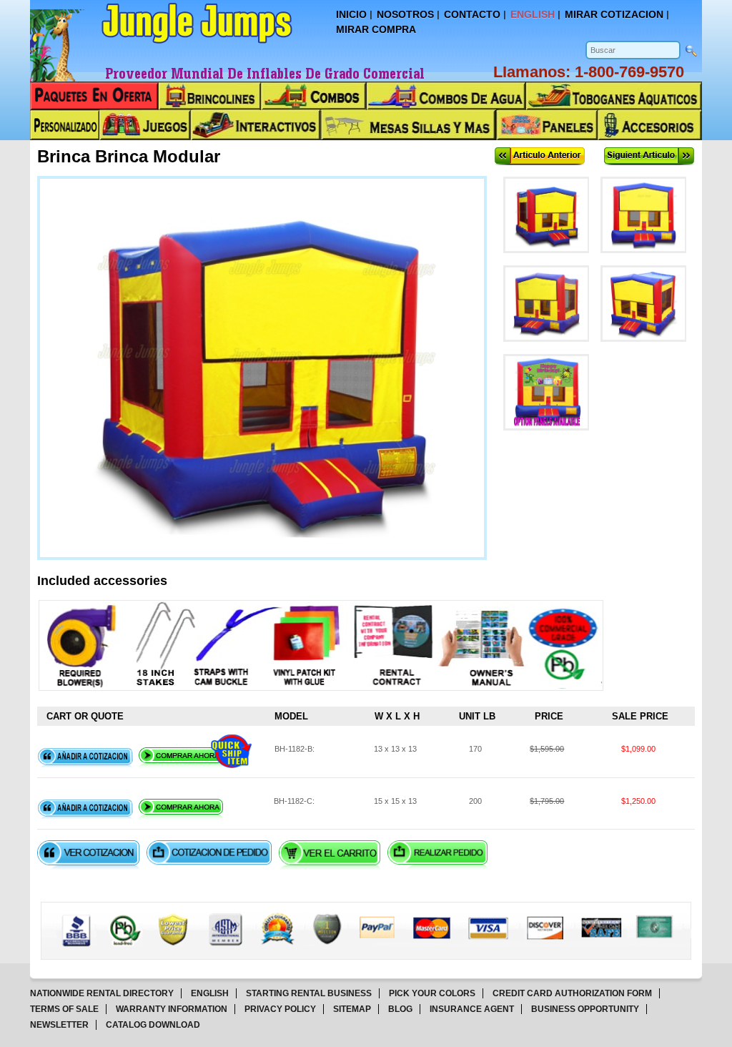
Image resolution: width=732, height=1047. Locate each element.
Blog (400, 1009)
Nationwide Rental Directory (102, 993)
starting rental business (309, 993)
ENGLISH (532, 14)
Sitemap (352, 1009)
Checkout (437, 855)
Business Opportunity (585, 1009)
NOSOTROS (405, 14)
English (210, 993)
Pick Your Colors (432, 993)
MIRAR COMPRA (376, 29)
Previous (540, 156)
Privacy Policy (280, 1009)
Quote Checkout (209, 855)
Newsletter (59, 1025)
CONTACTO (472, 14)
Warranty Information (171, 1009)
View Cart (329, 855)
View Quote (88, 855)
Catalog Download (153, 1025)
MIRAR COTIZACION (614, 14)
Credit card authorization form (572, 993)
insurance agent (472, 1009)
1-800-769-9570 (629, 72)
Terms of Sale (64, 1009)
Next (649, 156)
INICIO (351, 14)
